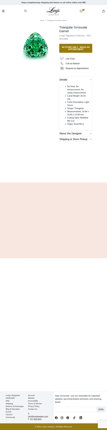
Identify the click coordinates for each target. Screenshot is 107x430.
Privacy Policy (33, 406)
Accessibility (33, 401)
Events (8, 412)
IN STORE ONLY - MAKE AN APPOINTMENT (76, 48)
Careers (9, 414)
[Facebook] (56, 417)
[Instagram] (62, 417)
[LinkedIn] (80, 417)
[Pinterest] (67, 417)
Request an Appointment (77, 68)
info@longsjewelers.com (38, 416)
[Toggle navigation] (3, 11)
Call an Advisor (73, 63)
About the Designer (71, 133)
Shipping (9, 404)
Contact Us (32, 409)
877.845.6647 (36, 419)
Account (31, 395)
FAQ (7, 401)
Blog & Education (13, 409)
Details (63, 79)
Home (42, 20)
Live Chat (70, 59)
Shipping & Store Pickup (73, 139)
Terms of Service (35, 404)
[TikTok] (74, 417)
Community (10, 417)
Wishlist (31, 398)
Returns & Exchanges (15, 406)
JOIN (100, 409)
